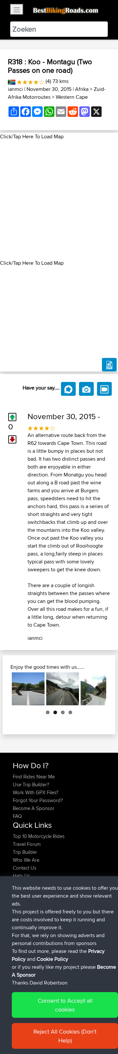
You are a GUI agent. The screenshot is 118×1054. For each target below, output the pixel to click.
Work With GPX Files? (35, 792)
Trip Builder (25, 852)
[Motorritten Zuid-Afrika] (11, 81)
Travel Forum (27, 844)
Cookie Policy (52, 959)
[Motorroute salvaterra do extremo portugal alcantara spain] (28, 688)
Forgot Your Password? (38, 800)
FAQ (17, 816)
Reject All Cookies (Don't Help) (64, 1035)
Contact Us (24, 867)
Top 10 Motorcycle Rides (39, 836)
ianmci (15, 89)
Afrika (81, 89)
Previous (21, 688)
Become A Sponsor (33, 808)
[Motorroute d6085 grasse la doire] (62, 688)
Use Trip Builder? (31, 784)
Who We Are (26, 859)
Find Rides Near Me (34, 776)
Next (96, 688)
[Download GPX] (109, 365)
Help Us (21, 875)
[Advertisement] (59, 200)
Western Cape (72, 97)
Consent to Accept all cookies (65, 1004)
